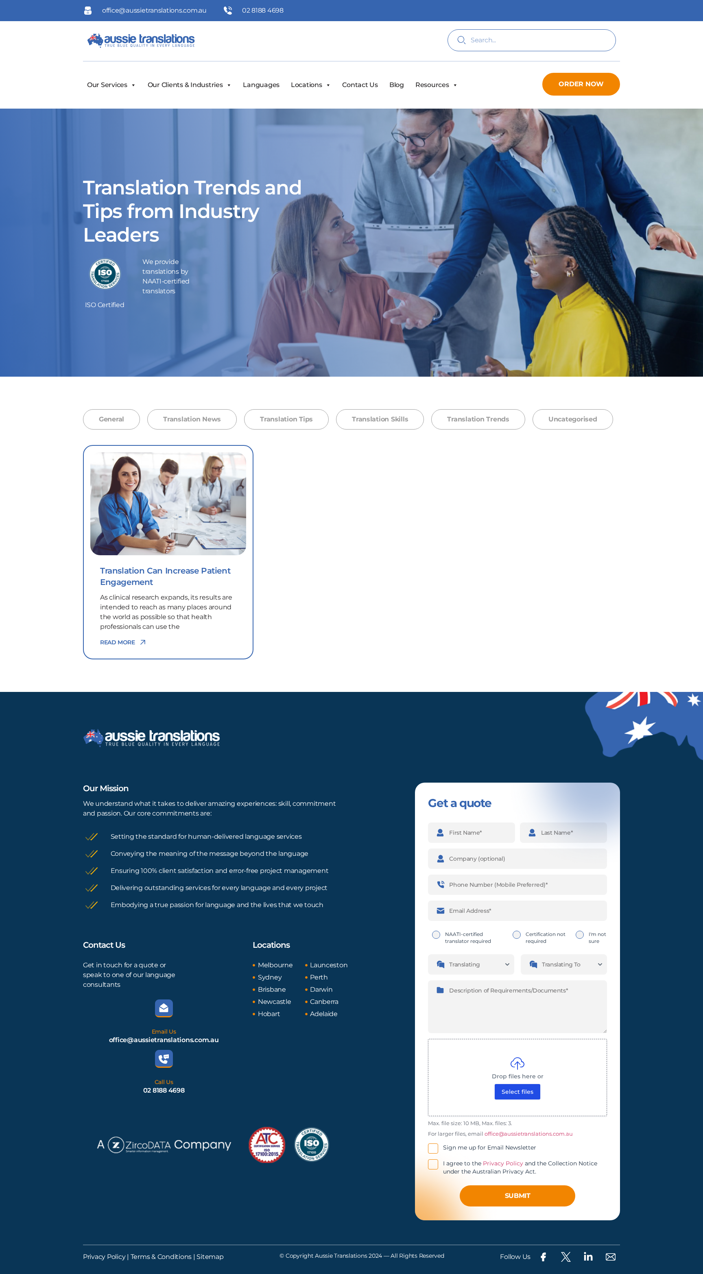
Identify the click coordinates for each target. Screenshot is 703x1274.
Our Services (107, 85)
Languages (261, 85)
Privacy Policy (503, 1163)
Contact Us (360, 85)
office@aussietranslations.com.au (164, 1040)
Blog (396, 85)
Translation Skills (380, 419)
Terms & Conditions (160, 1257)
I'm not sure (597, 937)
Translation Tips (286, 419)
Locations (306, 85)
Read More (117, 642)
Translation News (192, 419)
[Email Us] (164, 1008)
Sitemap (209, 1257)
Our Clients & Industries (185, 85)
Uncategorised (572, 419)
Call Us (164, 1082)
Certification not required (545, 937)
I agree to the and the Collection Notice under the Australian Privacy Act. (520, 1167)
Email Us (164, 1031)
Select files (517, 1091)
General (111, 419)
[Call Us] (164, 1059)
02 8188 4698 (164, 1090)
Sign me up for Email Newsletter (489, 1147)
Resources (432, 85)
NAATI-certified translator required (468, 937)
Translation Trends (478, 419)
